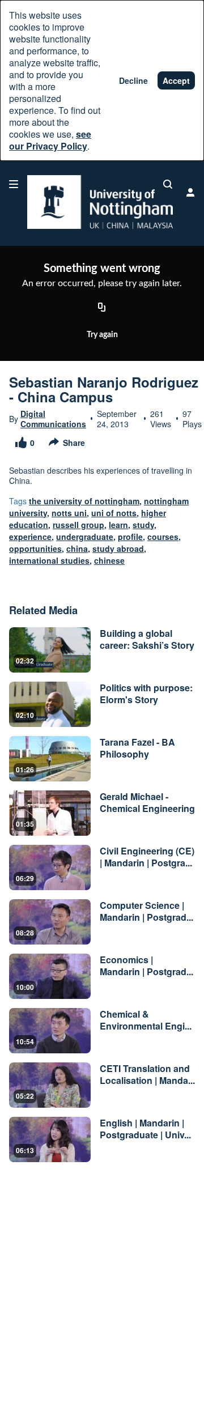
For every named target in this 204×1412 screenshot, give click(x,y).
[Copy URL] (102, 308)
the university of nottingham (84, 501)
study (143, 524)
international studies (49, 560)
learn (118, 524)
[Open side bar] (14, 184)
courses (162, 536)
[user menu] (190, 192)
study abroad (118, 548)
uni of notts (114, 512)
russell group (78, 524)
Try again (102, 335)
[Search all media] (168, 184)
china (77, 548)
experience (30, 536)
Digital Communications (53, 419)
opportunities (35, 548)
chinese (109, 560)
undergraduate (84, 536)
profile (130, 536)
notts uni (69, 512)
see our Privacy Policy (50, 139)
